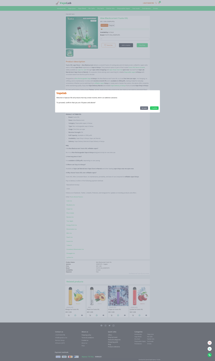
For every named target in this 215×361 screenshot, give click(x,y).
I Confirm (154, 108)
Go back (144, 108)
